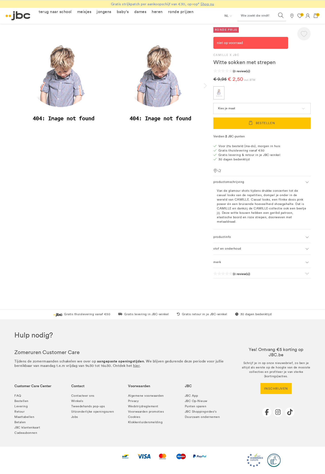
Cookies (134, 417)
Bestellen (21, 401)
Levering (21, 406)
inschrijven (276, 389)
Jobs (74, 417)
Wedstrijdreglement (143, 406)
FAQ (17, 396)
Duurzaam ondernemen (202, 417)
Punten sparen (195, 406)
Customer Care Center (32, 386)
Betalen (20, 422)
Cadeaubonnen (25, 433)
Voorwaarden (139, 386)
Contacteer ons (82, 396)
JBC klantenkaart (27, 427)
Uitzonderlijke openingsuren (92, 411)
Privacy (133, 401)
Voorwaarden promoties (146, 411)
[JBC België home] (18, 15)
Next (209, 86)
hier (136, 366)
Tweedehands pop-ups (88, 406)
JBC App (191, 396)
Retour (19, 411)
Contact (77, 386)
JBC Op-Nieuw (196, 401)
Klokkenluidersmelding (145, 422)
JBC (188, 386)
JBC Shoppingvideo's (201, 411)
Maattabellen (24, 417)
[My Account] (308, 15)
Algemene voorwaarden (146, 396)
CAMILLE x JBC (226, 55)
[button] (55, 12)
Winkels (77, 401)
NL (226, 16)
